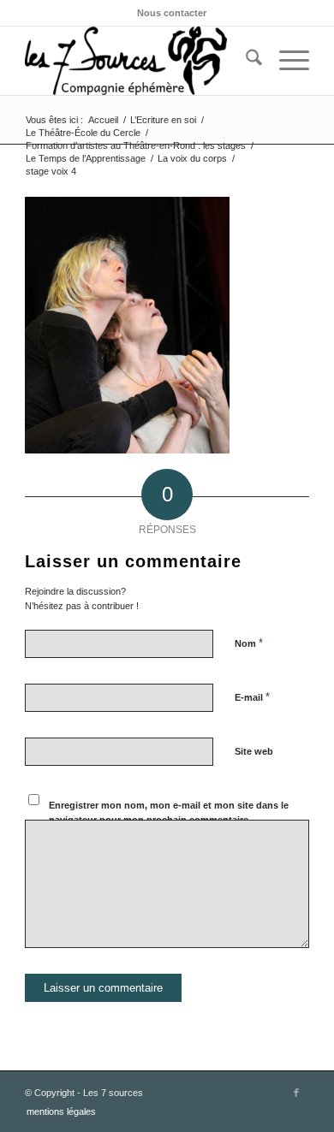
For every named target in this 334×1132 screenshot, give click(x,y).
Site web (254, 751)
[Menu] (285, 61)
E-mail (252, 696)
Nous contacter (171, 13)
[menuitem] (171, 13)
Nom (249, 643)
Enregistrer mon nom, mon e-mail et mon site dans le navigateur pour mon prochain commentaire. (169, 812)
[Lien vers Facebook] (296, 1092)
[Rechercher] (245, 61)
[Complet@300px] (138, 61)
